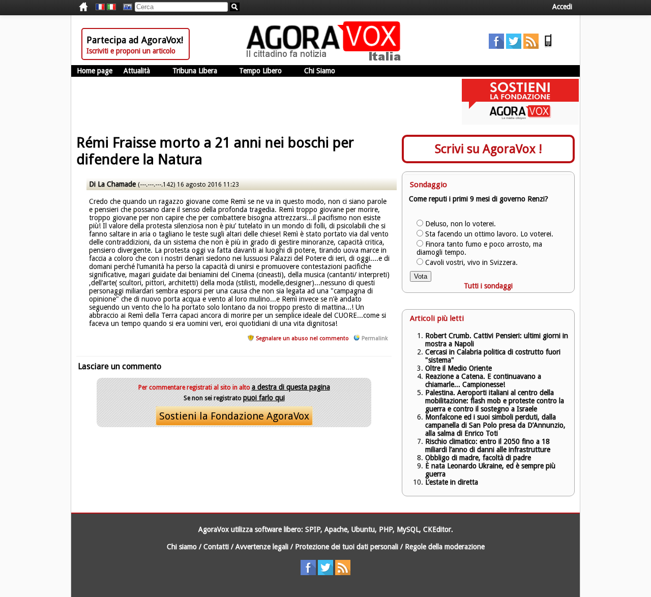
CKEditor (437, 529)
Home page (94, 71)
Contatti (216, 547)
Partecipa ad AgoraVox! (134, 40)
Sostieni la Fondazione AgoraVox (234, 416)
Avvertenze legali (261, 547)
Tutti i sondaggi (488, 286)
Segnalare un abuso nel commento (302, 338)
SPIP (312, 529)
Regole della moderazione (445, 547)
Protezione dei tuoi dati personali (346, 547)
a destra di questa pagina (291, 387)
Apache (335, 529)
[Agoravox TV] (125, 7)
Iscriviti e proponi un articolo (130, 51)
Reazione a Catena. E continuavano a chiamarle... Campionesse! (483, 380)
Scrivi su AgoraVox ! (488, 149)
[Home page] (326, 58)
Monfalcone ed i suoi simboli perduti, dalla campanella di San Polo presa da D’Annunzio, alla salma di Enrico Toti (495, 425)
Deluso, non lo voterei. (460, 224)
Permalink (375, 338)
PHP (386, 529)
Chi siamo (182, 547)
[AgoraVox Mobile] (548, 46)
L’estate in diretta (451, 482)
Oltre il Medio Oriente (458, 368)
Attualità (137, 71)
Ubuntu (363, 529)
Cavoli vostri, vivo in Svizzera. (471, 262)
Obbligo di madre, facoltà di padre (478, 458)
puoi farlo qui (264, 398)
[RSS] (531, 46)
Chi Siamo (319, 71)
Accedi (562, 7)
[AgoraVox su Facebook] (496, 46)
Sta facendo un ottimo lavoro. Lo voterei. (489, 234)
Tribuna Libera (194, 71)
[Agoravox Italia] (111, 7)
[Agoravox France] (100, 7)
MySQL (408, 529)
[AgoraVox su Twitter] (513, 46)
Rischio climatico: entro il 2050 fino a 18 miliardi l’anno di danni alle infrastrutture (488, 445)
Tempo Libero (260, 71)
